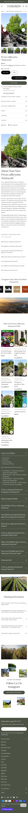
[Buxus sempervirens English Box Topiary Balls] (20, 338)
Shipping (10, 65)
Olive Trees (4, 776)
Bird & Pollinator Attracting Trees (14, 11)
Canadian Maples (5, 753)
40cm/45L (5, 72)
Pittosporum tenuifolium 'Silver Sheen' (19, 384)
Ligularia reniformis (19, 412)
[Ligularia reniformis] (20, 399)
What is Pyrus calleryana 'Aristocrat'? (11, 241)
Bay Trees (3, 742)
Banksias (3, 745)
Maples (3, 773)
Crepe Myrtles (5, 756)
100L (14, 72)
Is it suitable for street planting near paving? (12, 266)
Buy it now (14, 83)
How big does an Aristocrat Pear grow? (11, 246)
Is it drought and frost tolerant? (9, 261)
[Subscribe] (25, 729)
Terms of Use (20, 732)
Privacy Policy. (4, 734)
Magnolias (4, 770)
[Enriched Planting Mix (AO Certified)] (7, 338)
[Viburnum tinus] (7, 399)
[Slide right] (23, 30)
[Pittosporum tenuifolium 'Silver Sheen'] (20, 367)
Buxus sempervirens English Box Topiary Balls (20, 353)
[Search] (23, 6)
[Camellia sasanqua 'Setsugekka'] (7, 367)
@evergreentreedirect (14, 692)
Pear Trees (4, 782)
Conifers (3, 759)
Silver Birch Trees (5, 747)
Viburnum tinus (5, 413)
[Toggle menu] (1, 6)
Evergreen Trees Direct (11, 804)
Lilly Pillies (4, 767)
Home (2, 11)
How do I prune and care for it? (9, 270)
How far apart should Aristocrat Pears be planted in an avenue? (12, 251)
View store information (8, 93)
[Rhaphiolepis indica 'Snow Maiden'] (7, 426)
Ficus (2, 762)
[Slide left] (4, 30)
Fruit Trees (4, 765)
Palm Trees (4, 779)
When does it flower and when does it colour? (13, 257)
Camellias (3, 750)
